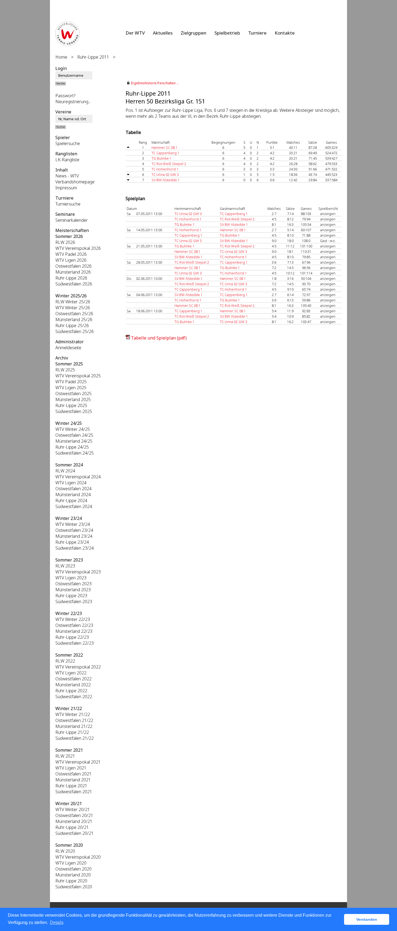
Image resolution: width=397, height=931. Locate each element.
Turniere (257, 33)
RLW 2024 (65, 471)
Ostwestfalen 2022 (73, 679)
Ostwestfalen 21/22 (74, 720)
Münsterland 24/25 (73, 441)
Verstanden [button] (366, 919)
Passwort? (65, 96)
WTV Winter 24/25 (72, 429)
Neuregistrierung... (73, 102)
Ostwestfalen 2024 (73, 489)
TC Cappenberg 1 (165, 152)
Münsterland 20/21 (73, 821)
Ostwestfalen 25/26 (74, 314)
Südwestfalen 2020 (73, 887)
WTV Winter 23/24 (72, 524)
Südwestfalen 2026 (73, 284)
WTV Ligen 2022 (70, 673)
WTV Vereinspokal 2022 (78, 667)
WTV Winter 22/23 (72, 619)
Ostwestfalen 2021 (73, 774)
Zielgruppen (193, 33)
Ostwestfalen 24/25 (74, 435)
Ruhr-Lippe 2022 (71, 691)
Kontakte (285, 33)
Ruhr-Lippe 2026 (71, 278)
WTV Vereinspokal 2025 (78, 376)
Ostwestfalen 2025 (73, 393)
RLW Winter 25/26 (72, 302)
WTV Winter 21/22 (72, 714)
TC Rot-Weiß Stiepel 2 (169, 163)
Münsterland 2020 (73, 875)
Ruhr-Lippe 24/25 (72, 447)
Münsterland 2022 (73, 685)
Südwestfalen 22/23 (74, 643)
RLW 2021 (65, 756)
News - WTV (67, 176)
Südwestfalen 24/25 (74, 453)
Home (61, 57)
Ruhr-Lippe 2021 (71, 786)
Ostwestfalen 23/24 (74, 530)
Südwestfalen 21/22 (74, 738)
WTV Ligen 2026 (70, 260)
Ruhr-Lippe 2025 (71, 405)
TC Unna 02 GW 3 (165, 174)
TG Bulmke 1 (161, 158)
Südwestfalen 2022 (73, 697)
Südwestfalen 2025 (73, 411)
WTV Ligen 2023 (70, 578)
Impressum (66, 188)
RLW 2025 (65, 370)
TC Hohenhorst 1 (165, 169)
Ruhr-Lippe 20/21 (72, 827)
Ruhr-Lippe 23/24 (72, 542)
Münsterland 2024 (73, 495)
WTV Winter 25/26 (72, 308)
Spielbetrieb (227, 33)
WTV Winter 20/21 (72, 809)
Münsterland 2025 (73, 399)
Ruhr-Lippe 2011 (93, 57)
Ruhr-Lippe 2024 (71, 500)
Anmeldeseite (68, 348)
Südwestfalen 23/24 (74, 548)
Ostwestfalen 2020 (73, 869)
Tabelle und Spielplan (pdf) (159, 338)
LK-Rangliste (67, 160)
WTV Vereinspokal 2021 (78, 762)
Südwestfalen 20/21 (74, 833)
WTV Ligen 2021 (70, 768)
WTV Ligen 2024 (70, 483)
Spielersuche (67, 143)
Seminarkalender (71, 220)
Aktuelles (163, 33)
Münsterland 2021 (73, 780)
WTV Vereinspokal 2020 (78, 857)
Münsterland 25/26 (73, 319)
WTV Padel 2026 (71, 254)
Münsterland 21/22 (73, 726)
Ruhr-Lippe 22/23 (72, 637)
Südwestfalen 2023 (73, 601)
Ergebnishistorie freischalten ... (155, 83)
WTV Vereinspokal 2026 (78, 248)
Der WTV (135, 33)
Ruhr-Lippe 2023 (71, 596)
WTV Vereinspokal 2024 (78, 477)
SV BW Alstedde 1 (166, 179)
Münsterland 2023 (73, 590)
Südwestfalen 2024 (73, 506)
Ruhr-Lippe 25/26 (72, 325)
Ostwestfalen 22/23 (74, 625)
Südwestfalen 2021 (73, 792)
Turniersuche (67, 204)
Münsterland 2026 (73, 272)
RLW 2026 (65, 242)
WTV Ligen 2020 (70, 863)
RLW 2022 (65, 661)
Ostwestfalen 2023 (73, 584)
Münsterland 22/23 (73, 631)
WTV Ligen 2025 (70, 388)
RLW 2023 (65, 566)
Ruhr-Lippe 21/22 (72, 732)
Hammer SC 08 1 (164, 147)
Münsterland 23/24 (73, 536)
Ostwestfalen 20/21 (74, 815)
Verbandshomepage (75, 182)
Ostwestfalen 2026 (73, 266)
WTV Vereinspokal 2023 (78, 572)
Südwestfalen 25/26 (74, 331)
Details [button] (56, 922)
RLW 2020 (65, 851)
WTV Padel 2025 (71, 382)
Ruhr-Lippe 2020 (71, 881)
